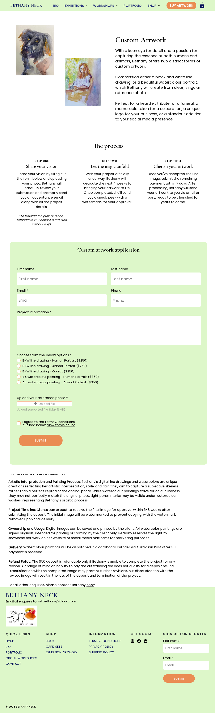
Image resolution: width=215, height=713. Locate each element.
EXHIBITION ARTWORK (62, 652)
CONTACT (13, 663)
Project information (33, 312)
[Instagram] (132, 641)
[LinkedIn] (145, 641)
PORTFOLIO (14, 652)
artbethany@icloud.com (57, 601)
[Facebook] (139, 641)
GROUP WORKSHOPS (21, 658)
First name (25, 269)
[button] (202, 5)
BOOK (50, 641)
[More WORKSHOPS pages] (117, 5)
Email (21, 290)
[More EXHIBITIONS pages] (86, 5)
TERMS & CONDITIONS (105, 641)
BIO (8, 647)
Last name (119, 269)
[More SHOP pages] (159, 5)
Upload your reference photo (41, 398)
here (90, 585)
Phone (116, 290)
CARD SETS (54, 646)
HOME (10, 641)
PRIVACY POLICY (101, 646)
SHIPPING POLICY (101, 652)
